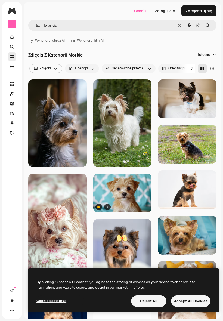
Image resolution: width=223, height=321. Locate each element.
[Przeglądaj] (12, 66)
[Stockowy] (12, 56)
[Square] (212, 68)
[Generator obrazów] (12, 103)
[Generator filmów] (12, 113)
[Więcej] (12, 310)
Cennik (140, 10)
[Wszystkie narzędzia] (12, 84)
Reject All (148, 301)
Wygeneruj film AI (90, 40)
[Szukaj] (12, 46)
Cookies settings (51, 300)
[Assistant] (12, 133)
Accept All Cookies (190, 301)
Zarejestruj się (199, 10)
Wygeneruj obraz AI (50, 40)
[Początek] (12, 37)
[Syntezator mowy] (12, 123)
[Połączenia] (12, 290)
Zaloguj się (165, 10)
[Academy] (12, 300)
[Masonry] (202, 68)
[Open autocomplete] (36, 25)
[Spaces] (12, 93)
